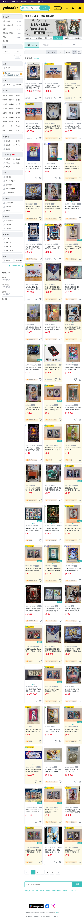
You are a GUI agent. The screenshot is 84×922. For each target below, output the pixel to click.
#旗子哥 (73, 890)
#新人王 (66, 890)
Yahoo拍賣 (10, 8)
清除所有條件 (16, 266)
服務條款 (29, 916)
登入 (57, 8)
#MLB (42, 890)
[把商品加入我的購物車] (40, 98)
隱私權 (36, 916)
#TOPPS (35, 890)
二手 (75, 44)
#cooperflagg (56, 890)
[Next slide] (41, 71)
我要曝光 (36, 58)
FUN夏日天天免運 (68, 38)
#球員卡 (27, 890)
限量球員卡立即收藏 (58, 38)
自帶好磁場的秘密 (29, 38)
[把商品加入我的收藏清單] (36, 98)
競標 (61, 44)
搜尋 (77, 884)
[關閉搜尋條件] (32, 8)
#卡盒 (48, 890)
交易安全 (55, 916)
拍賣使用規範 (45, 916)
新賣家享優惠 (78, 38)
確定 (17, 57)
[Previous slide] (26, 71)
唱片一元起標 (49, 38)
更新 (56, 912)
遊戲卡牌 (39, 38)
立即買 (46, 44)
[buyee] (12, 74)
